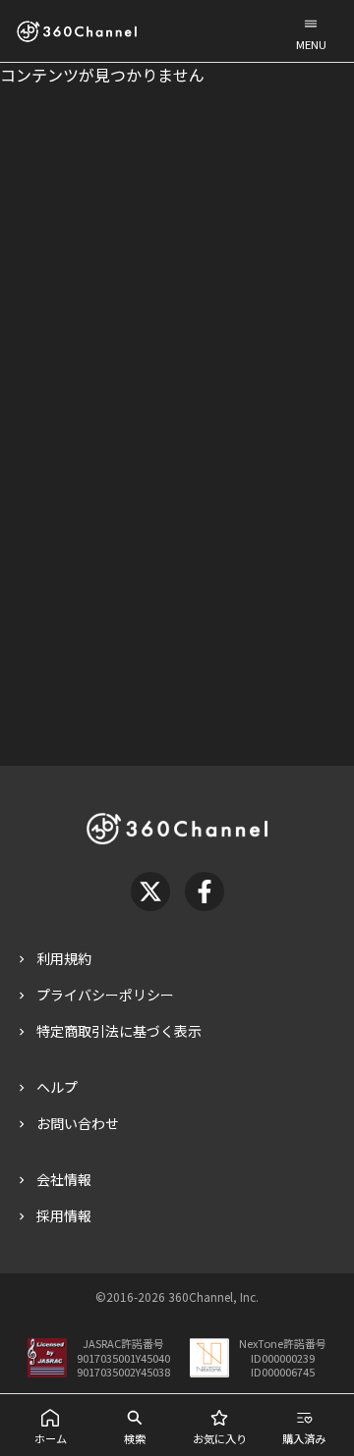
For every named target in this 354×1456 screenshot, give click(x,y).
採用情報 (63, 1215)
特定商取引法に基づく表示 (119, 1031)
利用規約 (63, 958)
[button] (310, 31)
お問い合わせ (77, 1123)
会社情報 (63, 1179)
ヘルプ (57, 1087)
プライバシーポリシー (105, 994)
